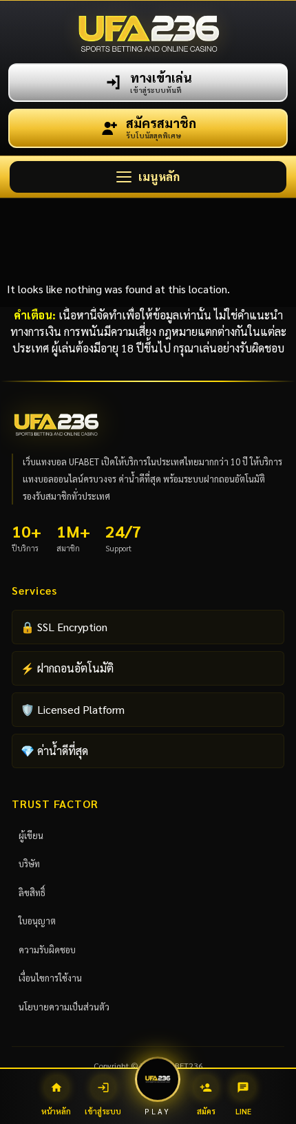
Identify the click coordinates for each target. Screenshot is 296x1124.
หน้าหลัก (56, 1098)
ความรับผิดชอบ (47, 949)
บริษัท (29, 863)
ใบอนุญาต (37, 920)
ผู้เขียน (31, 835)
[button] (148, 177)
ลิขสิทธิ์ (32, 892)
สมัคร (206, 1098)
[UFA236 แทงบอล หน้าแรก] (148, 32)
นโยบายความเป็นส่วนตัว (64, 1006)
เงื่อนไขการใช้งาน (50, 978)
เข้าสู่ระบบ (103, 1098)
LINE (243, 1098)
